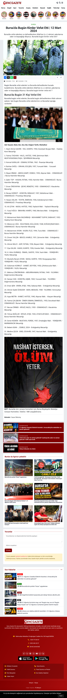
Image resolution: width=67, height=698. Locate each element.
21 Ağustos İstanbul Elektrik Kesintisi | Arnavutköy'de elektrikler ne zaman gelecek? (37, 578)
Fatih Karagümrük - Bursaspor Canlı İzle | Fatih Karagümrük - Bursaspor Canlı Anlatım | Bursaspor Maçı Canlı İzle (48, 478)
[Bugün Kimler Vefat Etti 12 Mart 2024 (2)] (33, 124)
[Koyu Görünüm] (57, 3)
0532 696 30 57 (34, 643)
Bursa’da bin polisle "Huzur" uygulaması (16, 477)
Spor (14, 8)
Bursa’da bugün (10, 98)
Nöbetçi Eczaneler (12, 666)
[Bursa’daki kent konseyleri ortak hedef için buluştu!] (19, 513)
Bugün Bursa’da (10, 85)
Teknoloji (56, 8)
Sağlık (49, 8)
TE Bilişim (38, 688)
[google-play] (41, 658)
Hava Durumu (40, 666)
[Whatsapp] (40, 653)
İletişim (31, 683)
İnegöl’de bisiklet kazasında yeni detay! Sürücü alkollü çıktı (39, 595)
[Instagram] (33, 653)
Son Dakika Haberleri (42, 673)
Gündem (35, 8)
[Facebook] (23, 653)
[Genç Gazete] (12, 2)
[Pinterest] (30, 653)
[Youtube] (36, 653)
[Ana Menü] (62, 3)
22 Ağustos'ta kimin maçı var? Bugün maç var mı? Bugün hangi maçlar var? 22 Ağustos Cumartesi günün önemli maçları (38, 604)
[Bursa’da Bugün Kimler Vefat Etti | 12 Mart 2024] (33, 57)
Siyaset (42, 8)
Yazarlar (21, 8)
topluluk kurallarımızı (21, 556)
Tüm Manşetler (11, 673)
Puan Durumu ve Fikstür (43, 669)
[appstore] (25, 658)
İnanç (63, 8)
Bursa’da (12, 409)
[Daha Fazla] (15, 77)
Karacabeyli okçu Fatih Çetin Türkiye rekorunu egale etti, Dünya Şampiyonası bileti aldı (47, 523)
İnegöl (9, 8)
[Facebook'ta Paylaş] (5, 77)
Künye (36, 683)
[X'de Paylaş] (8, 77)
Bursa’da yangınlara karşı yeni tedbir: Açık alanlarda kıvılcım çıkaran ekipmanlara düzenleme (48, 501)
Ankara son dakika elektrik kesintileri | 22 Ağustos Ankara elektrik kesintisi (38, 612)
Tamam (61, 695)
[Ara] (60, 3)
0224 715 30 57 (34, 640)
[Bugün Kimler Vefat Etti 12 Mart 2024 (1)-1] (33, 372)
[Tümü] (61, 569)
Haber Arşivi (10, 676)
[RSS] (43, 653)
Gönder (8, 550)
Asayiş (28, 8)
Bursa (3, 8)
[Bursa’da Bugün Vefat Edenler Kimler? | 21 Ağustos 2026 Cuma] (19, 491)
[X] (27, 653)
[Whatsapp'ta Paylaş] (11, 77)
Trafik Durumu (11, 669)
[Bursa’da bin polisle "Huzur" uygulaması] (19, 467)
